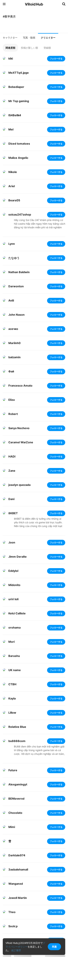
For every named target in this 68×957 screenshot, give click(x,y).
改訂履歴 (16, 950)
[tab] (10, 38)
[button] (10, 48)
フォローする (56, 58)
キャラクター (10, 37)
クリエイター (48, 37)
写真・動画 (29, 37)
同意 (54, 946)
